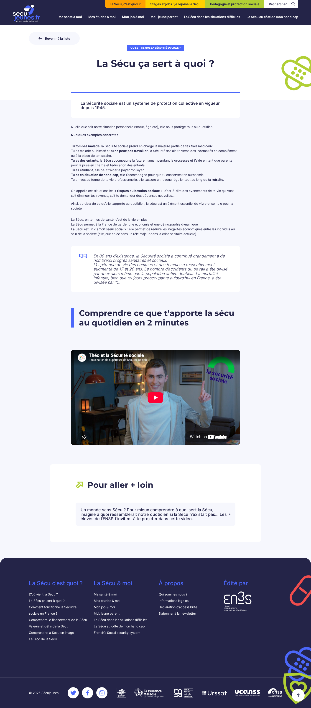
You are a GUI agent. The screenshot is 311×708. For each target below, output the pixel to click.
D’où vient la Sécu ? (43, 594)
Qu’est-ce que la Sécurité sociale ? (155, 47)
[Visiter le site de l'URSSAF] (214, 693)
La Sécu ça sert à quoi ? (47, 601)
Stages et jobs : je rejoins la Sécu (175, 4)
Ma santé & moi (70, 17)
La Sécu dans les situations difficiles (212, 17)
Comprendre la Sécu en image (51, 633)
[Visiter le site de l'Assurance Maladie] (149, 693)
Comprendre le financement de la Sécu (58, 620)
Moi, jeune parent (164, 17)
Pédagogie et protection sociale (234, 4)
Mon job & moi (133, 17)
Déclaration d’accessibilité (178, 607)
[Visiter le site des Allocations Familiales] (121, 693)
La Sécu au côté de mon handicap (272, 17)
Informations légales (174, 601)
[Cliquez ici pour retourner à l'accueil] (26, 13)
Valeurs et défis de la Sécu (49, 626)
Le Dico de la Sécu (43, 639)
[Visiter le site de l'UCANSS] (247, 693)
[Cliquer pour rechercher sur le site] (293, 4)
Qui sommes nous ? (173, 594)
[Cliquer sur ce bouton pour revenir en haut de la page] (298, 695)
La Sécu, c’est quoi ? (125, 4)
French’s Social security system (117, 633)
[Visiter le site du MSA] (183, 693)
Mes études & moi (102, 17)
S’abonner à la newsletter (177, 613)
